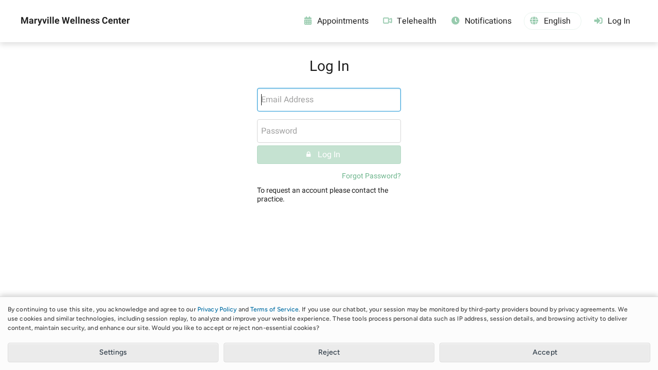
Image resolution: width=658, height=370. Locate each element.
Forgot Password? (371, 176)
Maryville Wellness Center (75, 21)
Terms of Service (274, 309)
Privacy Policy (217, 309)
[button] (552, 21)
